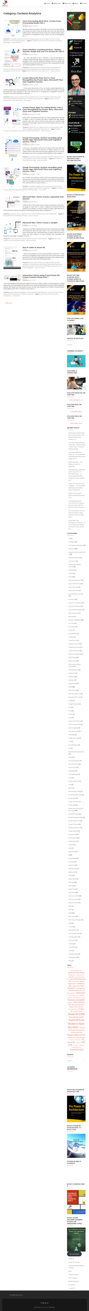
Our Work (71, 1285)
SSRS (69, 923)
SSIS (69, 913)
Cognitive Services (49, 39)
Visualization (29, 267)
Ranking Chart (72, 868)
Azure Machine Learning (48, 67)
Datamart (71, 680)
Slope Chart (71, 889)
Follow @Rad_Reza (76, 411)
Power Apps (6, 42)
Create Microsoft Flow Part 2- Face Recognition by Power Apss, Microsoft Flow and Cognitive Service (43, 80)
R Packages (47, 266)
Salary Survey (72, 879)
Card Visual (71, 626)
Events (70, 714)
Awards (70, 573)
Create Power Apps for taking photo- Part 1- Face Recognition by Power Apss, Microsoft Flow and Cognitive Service (43, 109)
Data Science (37, 69)
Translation (71, 947)
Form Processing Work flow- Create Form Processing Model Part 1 (42, 22)
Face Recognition (13, 130)
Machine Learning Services (30, 266)
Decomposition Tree (74, 693)
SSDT (70, 909)
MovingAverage (73, 774)
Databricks (71, 673)
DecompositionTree (74, 697)
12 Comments (16, 295)
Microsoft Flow (57, 40)
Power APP (26, 160)
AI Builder (14, 39)
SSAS (70, 906)
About (76, 3)
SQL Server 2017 (73, 899)
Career (70, 630)
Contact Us (71, 1288)
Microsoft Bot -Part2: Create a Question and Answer (43, 198)
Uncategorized (46, 188)
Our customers (74, 1254)
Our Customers (73, 1278)
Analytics (32, 67)
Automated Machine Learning (25, 39)
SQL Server (71, 892)
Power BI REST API (74, 821)
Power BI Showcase (74, 827)
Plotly (49, 294)
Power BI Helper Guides (75, 817)
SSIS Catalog (72, 916)
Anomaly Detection (74, 557)
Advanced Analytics (76, 970)
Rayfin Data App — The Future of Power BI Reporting (75, 464)
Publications (72, 841)
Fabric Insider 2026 (74, 724)
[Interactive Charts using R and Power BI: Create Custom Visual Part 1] (12, 277)
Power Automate (73, 801)
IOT (52, 292)
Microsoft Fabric (73, 760)
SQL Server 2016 (73, 896)
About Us (71, 1259)
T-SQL (70, 926)
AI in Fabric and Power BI (76, 545)
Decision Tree (72, 690)
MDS (70, 757)
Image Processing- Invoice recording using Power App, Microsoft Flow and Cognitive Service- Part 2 (42, 140)
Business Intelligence (20, 292)
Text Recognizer (73, 937)
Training (70, 943)
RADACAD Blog (73, 1281)
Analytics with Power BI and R (44, 156)
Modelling (71, 771)
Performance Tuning (74, 791)
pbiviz (70, 788)
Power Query (72, 831)
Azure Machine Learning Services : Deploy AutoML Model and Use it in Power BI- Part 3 (43, 50)
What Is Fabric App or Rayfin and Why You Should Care (76, 495)
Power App (33, 98)
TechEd (81, 1045)
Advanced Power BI (76, 973)
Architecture (72, 561)
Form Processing (13, 40)
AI (10, 39)
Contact (84, 3)
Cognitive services (38, 40)
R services (59, 266)
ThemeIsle (51, 1307)
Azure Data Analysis (74, 580)
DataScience (50, 69)
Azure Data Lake (73, 587)
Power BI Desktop (76, 1017)
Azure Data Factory (74, 583)
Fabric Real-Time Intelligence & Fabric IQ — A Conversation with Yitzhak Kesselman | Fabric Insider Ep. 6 (76, 524)
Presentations (72, 838)
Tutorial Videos (76, 1047)
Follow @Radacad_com (76, 400)
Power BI (46, 129)
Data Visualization (74, 990)
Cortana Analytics (21, 69)
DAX (69, 687)
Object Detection (73, 781)
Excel (49, 292)
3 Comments (42, 189)
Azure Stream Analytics (75, 609)
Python (40, 266)
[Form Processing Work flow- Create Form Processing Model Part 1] (12, 29)
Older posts (7, 303)
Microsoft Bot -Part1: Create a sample (40, 223)
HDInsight (71, 734)
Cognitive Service (39, 39)
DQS (69, 707)
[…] (25, 36)
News (70, 777)
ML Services (17, 71)
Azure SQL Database (74, 606)
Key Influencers (73, 745)
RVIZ (24, 267)
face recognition (73, 728)
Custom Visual (43, 294)
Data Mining (30, 69)
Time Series (71, 940)
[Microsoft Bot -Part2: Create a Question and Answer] (12, 201)
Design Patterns (73, 704)
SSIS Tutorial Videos (74, 920)
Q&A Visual (71, 851)
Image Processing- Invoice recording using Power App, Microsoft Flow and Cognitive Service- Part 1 (42, 169)
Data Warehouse (73, 670)
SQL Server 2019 (73, 903)
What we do (57, 3)
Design (70, 700)
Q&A (70, 848)
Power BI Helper (73, 814)
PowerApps (22, 40)
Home (48, 3)
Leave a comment (16, 42)
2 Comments (27, 100)
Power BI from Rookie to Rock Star (76, 1024)
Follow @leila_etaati (76, 423)
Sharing (70, 885)
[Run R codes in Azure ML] (12, 257)
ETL (46, 292)
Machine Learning (76, 1000)
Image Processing (32, 129)
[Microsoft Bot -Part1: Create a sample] (12, 228)
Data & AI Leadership (74, 654)
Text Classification (74, 933)
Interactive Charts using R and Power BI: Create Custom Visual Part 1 (41, 276)
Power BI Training (73, 1262)
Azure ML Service (37, 71)
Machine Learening (22, 215)
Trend (70, 950)
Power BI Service (73, 824)
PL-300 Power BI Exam (75, 795)
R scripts (53, 266)
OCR (27, 98)
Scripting (23, 294)
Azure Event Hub (73, 590)
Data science (45, 71)
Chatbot (23, 238)
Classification (72, 640)
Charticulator (72, 633)
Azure (16, 97)
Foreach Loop (77, 997)
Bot (4, 215)
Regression (71, 872)
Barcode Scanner (73, 613)
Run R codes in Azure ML (34, 247)
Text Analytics (72, 930)
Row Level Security (79, 1037)
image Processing (13, 189)
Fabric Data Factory (74, 721)
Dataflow (44, 69)
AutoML (38, 67)
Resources (67, 3)
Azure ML (58, 67)
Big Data (71, 616)
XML (69, 961)
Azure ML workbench (9, 69)
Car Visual (71, 623)
